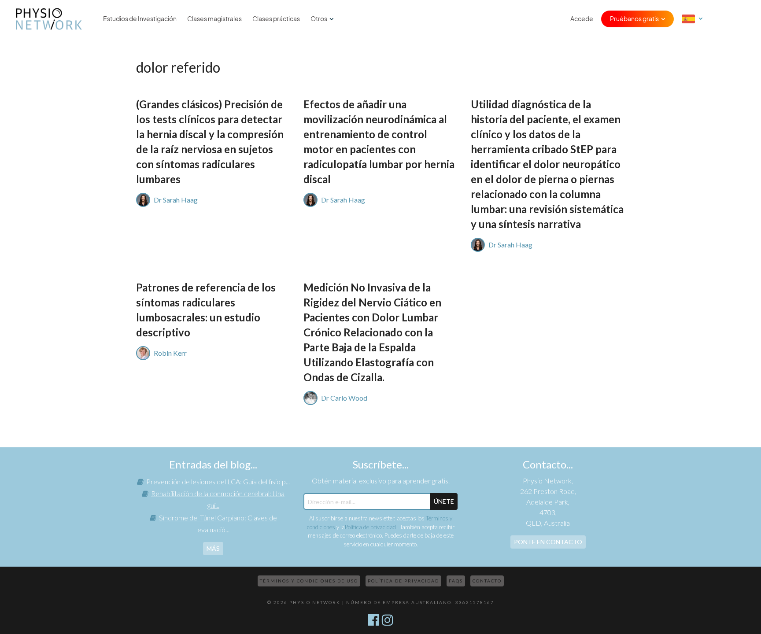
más (213, 548)
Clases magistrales (214, 18)
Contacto (487, 580)
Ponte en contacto (548, 542)
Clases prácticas (276, 18)
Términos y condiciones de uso (309, 580)
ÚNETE (444, 501)
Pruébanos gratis (634, 18)
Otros (318, 18)
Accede (581, 18)
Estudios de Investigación (140, 18)
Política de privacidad (371, 527)
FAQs (456, 580)
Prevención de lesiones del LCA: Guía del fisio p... (218, 481)
